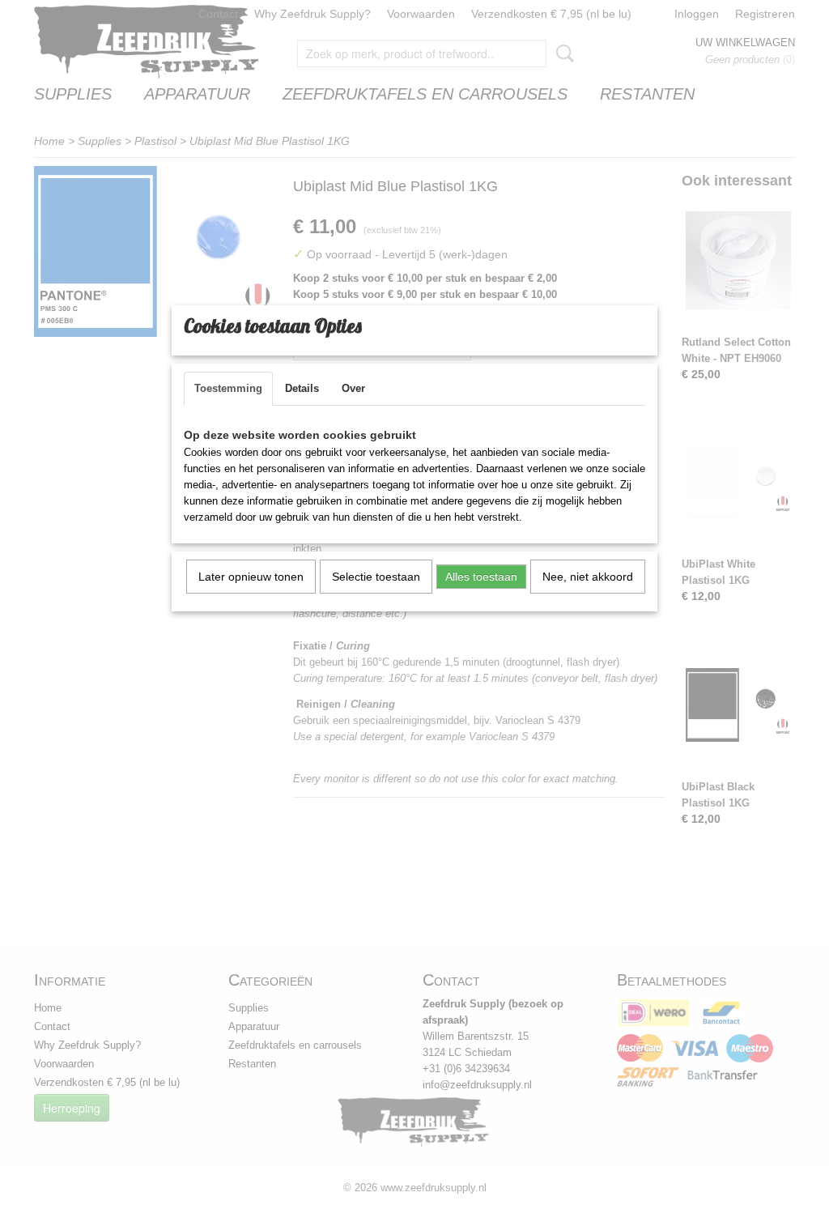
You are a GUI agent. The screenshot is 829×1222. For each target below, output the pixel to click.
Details (302, 388)
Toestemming (228, 388)
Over (353, 388)
